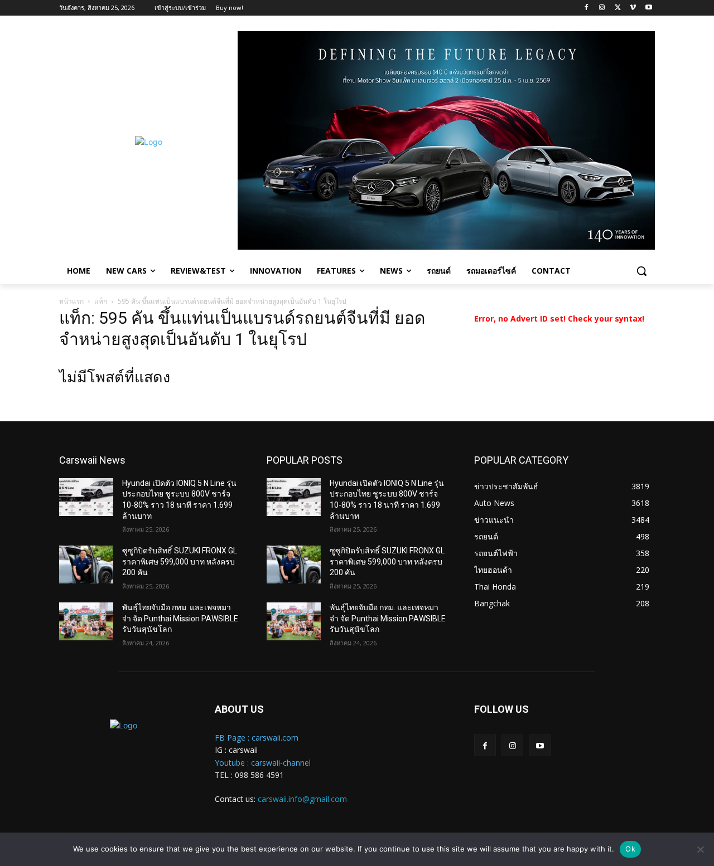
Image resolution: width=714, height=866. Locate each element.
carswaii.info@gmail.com (302, 799)
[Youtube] (648, 8)
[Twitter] (617, 8)
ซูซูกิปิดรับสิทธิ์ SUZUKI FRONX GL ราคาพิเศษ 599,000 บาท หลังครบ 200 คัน (179, 561)
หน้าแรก (71, 301)
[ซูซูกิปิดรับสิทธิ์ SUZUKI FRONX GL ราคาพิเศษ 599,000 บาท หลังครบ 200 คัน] (86, 564)
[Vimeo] (632, 8)
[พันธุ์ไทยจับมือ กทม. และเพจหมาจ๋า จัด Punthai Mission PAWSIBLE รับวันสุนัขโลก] (86, 621)
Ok (630, 848)
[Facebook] (586, 8)
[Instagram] (602, 8)
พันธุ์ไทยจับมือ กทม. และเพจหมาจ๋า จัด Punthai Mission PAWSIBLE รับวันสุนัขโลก (180, 618)
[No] (700, 849)
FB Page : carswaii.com (256, 737)
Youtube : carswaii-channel (263, 762)
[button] (641, 270)
